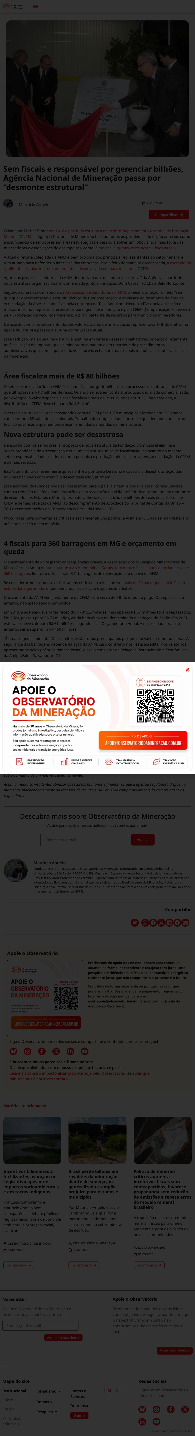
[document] (97, 718)
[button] (187, 669)
